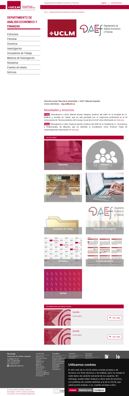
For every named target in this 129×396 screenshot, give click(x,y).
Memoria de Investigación (21, 58)
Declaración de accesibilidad (16, 394)
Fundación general (42, 374)
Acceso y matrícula (59, 358)
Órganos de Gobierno (40, 362)
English (104, 3)
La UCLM (40, 353)
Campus (39, 360)
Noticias (11, 72)
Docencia (12, 44)
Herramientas (116, 3)
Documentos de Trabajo (19, 53)
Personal (12, 39)
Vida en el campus (58, 361)
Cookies (18, 392)
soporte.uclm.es (16, 365)
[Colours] (118, 357)
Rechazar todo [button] (85, 390)
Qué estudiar (57, 356)
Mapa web (31, 394)
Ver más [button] (116, 317)
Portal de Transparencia (41, 370)
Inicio (46, 12)
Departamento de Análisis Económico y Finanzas (61, 3)
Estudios (56, 353)
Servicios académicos (56, 368)
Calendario (56, 366)
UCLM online (56, 360)
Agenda (38, 364)
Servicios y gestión (42, 372)
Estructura (12, 34)
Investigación (14, 48)
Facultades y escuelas (73, 357)
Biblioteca (88, 358)
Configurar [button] (99, 390)
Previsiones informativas (40, 367)
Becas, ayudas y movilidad (57, 363)
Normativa (12, 63)
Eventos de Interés (17, 67)
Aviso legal (10, 392)
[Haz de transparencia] (107, 357)
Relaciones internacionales (41, 357)
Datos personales (28, 392)
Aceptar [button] (73, 390)
